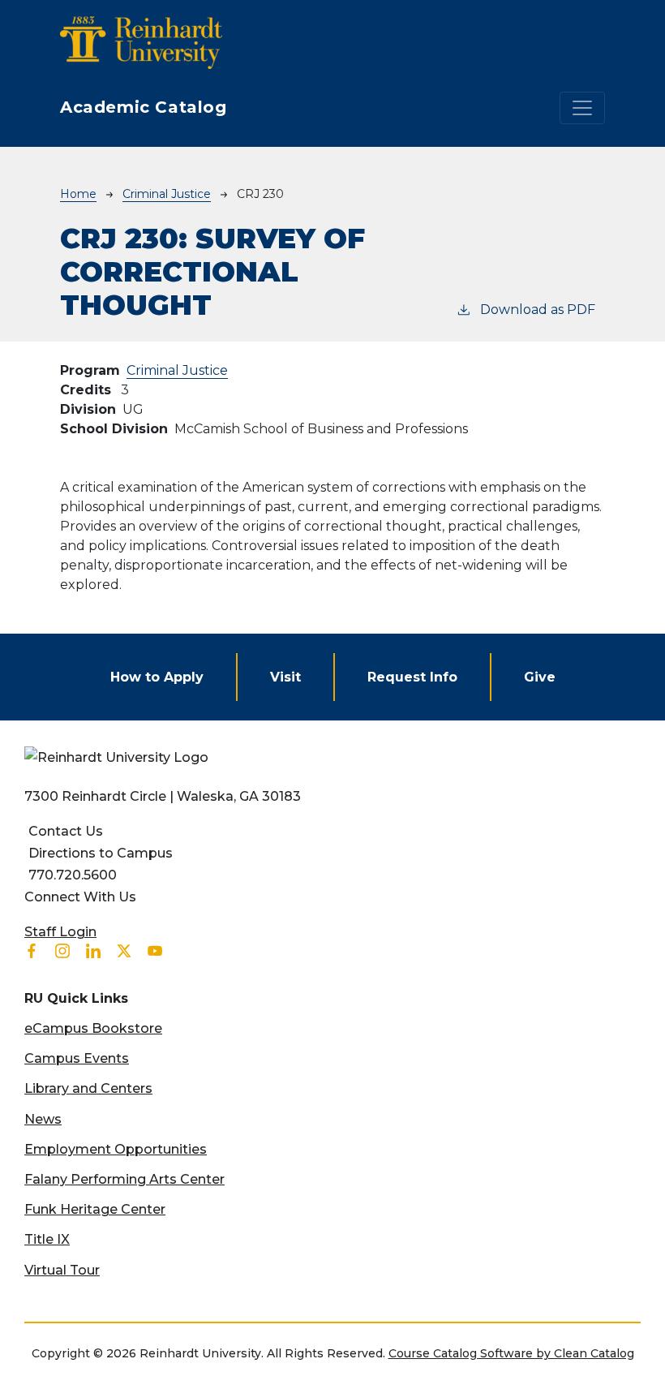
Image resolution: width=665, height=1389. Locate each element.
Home (78, 194)
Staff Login (60, 932)
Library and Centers (88, 1088)
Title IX (47, 1239)
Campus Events (76, 1058)
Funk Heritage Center (94, 1209)
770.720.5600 (72, 875)
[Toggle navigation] (582, 108)
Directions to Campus (100, 853)
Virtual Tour (62, 1270)
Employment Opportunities (115, 1149)
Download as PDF (537, 309)
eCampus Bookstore (93, 1028)
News (43, 1119)
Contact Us (65, 831)
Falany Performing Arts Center (124, 1179)
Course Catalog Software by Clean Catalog (511, 1353)
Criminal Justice (166, 194)
